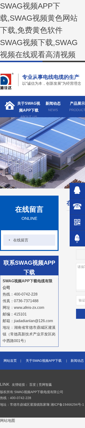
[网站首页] (8, 106)
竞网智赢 (45, 384)
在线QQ (77, 190)
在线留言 (20, 240)
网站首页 (10, 360)
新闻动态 (53, 106)
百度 (32, 384)
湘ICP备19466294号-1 (68, 404)
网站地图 (7, 421)
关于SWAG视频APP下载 (28, 109)
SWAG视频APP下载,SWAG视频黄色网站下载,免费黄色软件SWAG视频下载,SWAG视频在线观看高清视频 (39, 30)
